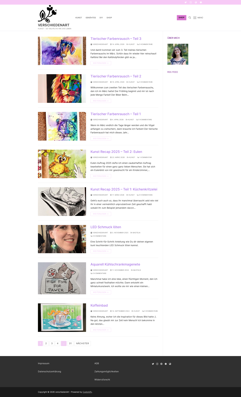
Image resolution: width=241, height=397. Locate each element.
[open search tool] (190, 17)
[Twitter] (186, 2)
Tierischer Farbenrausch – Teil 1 (116, 114)
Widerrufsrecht (102, 379)
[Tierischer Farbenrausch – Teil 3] (62, 51)
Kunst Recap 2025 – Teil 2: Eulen (116, 152)
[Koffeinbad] (62, 317)
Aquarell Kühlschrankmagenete (115, 264)
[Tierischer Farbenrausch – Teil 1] (62, 126)
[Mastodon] (196, 2)
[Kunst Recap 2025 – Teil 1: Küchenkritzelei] (62, 201)
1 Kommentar (145, 157)
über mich (173, 37)
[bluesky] (201, 2)
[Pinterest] (161, 364)
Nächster (82, 343)
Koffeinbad (99, 305)
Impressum (43, 363)
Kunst (131, 44)
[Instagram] (191, 2)
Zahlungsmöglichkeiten (106, 371)
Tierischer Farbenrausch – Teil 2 (116, 76)
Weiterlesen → (101, 63)
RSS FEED (172, 72)
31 (70, 343)
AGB (96, 363)
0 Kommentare (146, 44)
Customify (87, 392)
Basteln (136, 233)
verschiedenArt (54, 25)
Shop (181, 17)
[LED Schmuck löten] (62, 239)
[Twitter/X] (153, 364)
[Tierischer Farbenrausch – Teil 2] (62, 88)
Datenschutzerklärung (49, 371)
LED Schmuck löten (106, 227)
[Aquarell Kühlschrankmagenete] (62, 278)
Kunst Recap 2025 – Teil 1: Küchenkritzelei (124, 189)
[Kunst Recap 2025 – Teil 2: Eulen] (62, 164)
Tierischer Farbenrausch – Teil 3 (116, 39)
